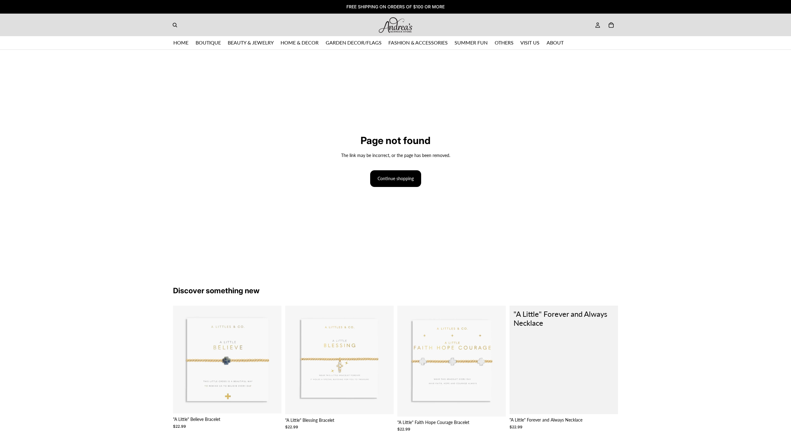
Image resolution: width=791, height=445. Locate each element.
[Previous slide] (182, 360)
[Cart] (611, 25)
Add (389, 404)
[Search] (175, 25)
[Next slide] (272, 360)
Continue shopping (396, 178)
